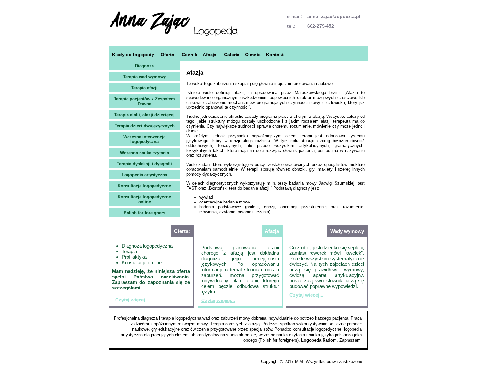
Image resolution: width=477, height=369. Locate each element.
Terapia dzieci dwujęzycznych (145, 125)
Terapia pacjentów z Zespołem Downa (144, 101)
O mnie (253, 54)
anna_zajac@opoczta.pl (333, 16)
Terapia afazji (144, 87)
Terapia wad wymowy (144, 76)
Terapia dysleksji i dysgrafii (144, 163)
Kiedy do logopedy (133, 54)
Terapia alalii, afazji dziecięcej (144, 114)
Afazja (209, 54)
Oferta (167, 54)
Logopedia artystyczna (144, 174)
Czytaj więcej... (132, 299)
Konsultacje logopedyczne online (144, 199)
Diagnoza (144, 65)
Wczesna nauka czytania (144, 152)
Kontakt (275, 54)
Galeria (231, 54)
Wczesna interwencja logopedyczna (144, 139)
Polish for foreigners (144, 212)
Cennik (189, 54)
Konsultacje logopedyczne (144, 185)
